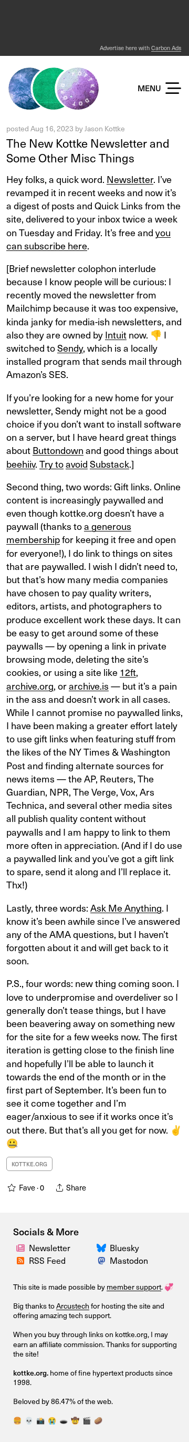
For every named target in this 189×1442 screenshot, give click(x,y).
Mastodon (129, 1260)
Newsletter (49, 1247)
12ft (128, 672)
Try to (51, 464)
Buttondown (58, 450)
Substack (109, 464)
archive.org (30, 686)
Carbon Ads (166, 47)
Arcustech (72, 1305)
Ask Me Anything (126, 908)
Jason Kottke (105, 128)
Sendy (70, 348)
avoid (77, 464)
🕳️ (63, 1420)
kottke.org (29, 1163)
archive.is (89, 686)
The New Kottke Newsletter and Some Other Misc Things (88, 150)
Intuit (116, 334)
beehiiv (20, 464)
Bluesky (124, 1247)
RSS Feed (47, 1260)
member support (134, 1286)
